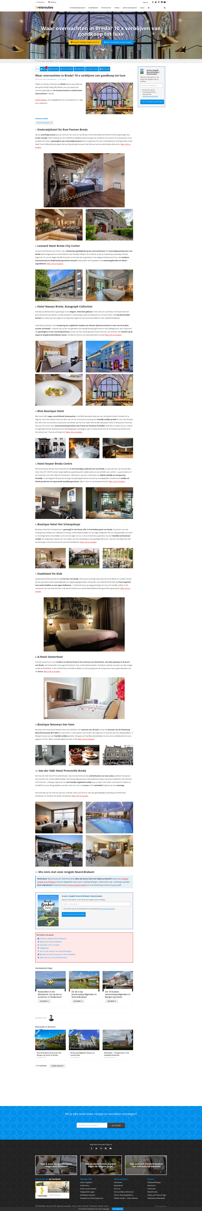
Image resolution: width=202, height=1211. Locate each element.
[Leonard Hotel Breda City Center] (59, 285)
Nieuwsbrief (118, 1185)
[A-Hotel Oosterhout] (84, 698)
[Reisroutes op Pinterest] (158, 2)
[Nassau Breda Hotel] (59, 356)
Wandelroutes (153, 1192)
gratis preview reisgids (77, 885)
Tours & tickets (67, 69)
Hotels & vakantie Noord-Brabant (52, 938)
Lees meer (43, 1001)
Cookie (79, 1206)
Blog (142, 8)
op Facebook (48, 1179)
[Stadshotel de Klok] (84, 624)
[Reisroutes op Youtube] (164, 2)
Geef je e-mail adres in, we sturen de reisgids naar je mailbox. (84, 900)
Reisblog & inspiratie (87, 1195)
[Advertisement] (84, 1083)
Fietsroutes (106, 8)
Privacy (74, 1206)
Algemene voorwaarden (64, 1206)
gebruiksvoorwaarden (107, 909)
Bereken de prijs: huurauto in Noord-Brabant (57, 954)
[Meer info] (149, 8)
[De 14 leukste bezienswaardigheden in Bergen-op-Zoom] (118, 981)
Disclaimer (85, 1206)
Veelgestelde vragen (87, 1192)
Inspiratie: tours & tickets (49, 945)
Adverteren (41, 2)
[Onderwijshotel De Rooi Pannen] (84, 180)
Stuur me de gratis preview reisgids (119, 42)
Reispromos (54, 69)
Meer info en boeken (55, 264)
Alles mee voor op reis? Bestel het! (53, 957)
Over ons (117, 1189)
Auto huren (106, 69)
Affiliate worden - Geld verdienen (126, 1198)
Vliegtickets (80, 69)
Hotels (45, 68)
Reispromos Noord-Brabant (50, 942)
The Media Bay (41, 1206)
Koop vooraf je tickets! (88, 1189)
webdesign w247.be (161, 1206)
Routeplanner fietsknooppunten (91, 1198)
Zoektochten (84, 1185)
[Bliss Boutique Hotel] (50, 448)
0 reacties (63, 79)
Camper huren (93, 69)
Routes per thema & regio (157, 1195)
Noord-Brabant (50, 61)
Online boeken (41, 100)
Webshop (53, 2)
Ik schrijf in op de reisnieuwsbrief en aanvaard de (89, 909)
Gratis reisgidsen (130, 8)
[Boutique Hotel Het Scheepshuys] (50, 558)
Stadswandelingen (77, 8)
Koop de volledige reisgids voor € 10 (86, 42)
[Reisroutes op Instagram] (161, 2)
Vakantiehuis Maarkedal (156, 1198)
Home (39, 61)
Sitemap (100, 1206)
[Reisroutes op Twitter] (155, 2)
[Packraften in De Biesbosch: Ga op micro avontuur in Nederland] (50, 981)
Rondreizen (93, 8)
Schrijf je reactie (57, 1066)
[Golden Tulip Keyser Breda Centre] (59, 503)
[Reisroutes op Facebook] (153, 2)
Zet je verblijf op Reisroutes (124, 1192)
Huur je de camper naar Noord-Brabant (55, 951)
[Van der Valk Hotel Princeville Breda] (59, 817)
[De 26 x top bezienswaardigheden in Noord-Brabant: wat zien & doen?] (84, 981)
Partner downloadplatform (123, 1195)
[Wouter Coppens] (51, 1018)
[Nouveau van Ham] (50, 755)
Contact (106, 1206)
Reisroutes (44, 7)
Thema (116, 8)
